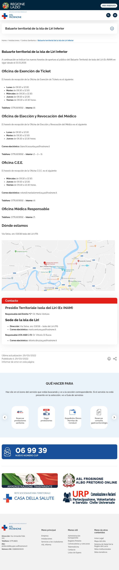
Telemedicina (73, 547)
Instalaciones (14, 41)
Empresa (44, 536)
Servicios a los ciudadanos (52, 542)
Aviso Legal (99, 538)
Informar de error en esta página (18, 362)
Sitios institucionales (102, 549)
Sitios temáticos (100, 552)
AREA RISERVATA (109, 5)
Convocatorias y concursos (79, 544)
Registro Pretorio (74, 541)
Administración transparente (74, 537)
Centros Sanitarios (28, 41)
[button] (109, 359)
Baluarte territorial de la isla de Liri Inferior (34, 28)
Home (4, 41)
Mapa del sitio (100, 541)
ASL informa (46, 545)
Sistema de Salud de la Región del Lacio (103, 545)
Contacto (71, 550)
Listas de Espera (74, 553)
